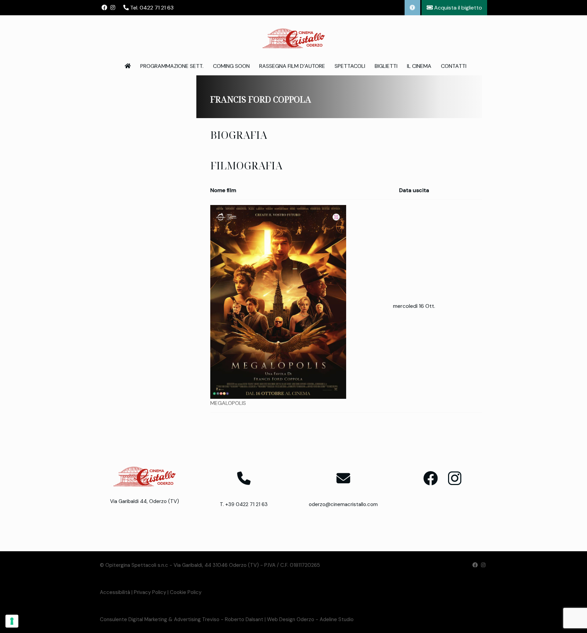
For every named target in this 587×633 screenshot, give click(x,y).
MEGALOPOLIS (228, 403)
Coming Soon (231, 66)
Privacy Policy (150, 592)
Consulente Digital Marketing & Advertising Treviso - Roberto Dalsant (181, 619)
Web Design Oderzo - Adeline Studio (310, 619)
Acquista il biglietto (457, 7)
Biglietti (386, 66)
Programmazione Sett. (171, 66)
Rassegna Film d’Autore (292, 66)
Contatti (453, 66)
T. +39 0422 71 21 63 (244, 504)
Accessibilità (115, 592)
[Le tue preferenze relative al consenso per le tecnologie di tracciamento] (11, 621)
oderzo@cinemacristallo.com (343, 504)
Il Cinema (419, 66)
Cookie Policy (185, 592)
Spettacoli (350, 66)
